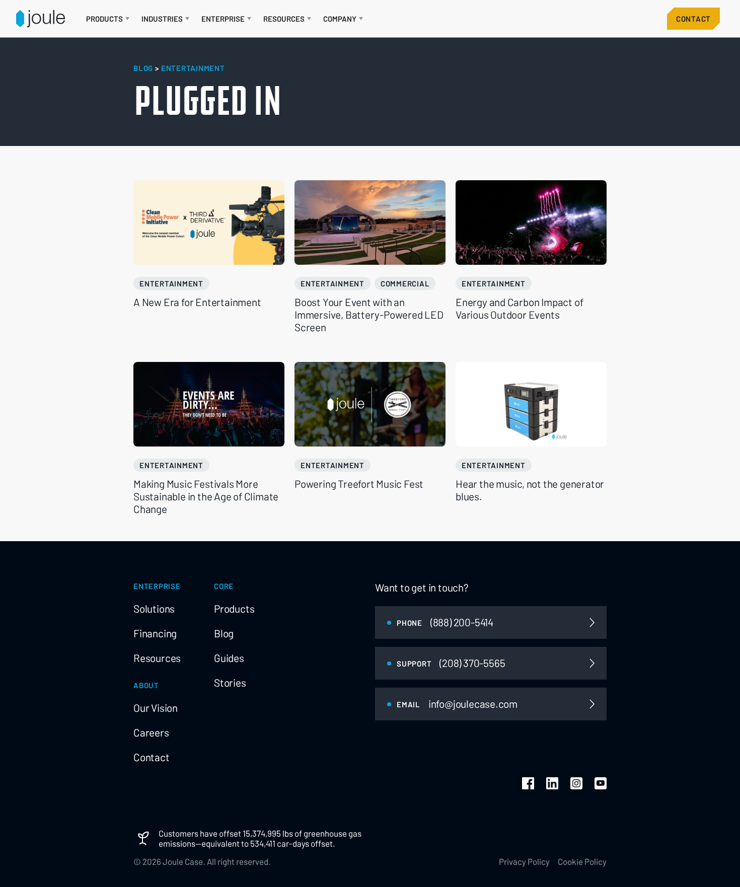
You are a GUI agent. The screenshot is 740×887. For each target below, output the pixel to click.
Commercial (405, 283)
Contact (693, 18)
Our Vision (155, 708)
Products (234, 609)
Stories (230, 683)
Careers (151, 732)
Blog (224, 633)
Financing (155, 633)
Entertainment (171, 283)
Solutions (154, 609)
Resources (157, 658)
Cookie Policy (582, 861)
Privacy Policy (524, 861)
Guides (229, 658)
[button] (107, 18)
